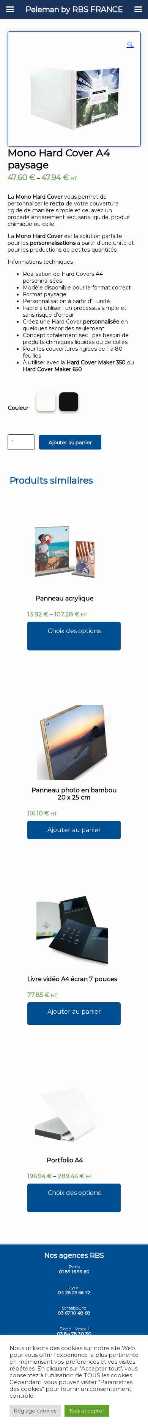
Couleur (18, 407)
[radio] (45, 402)
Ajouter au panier (70, 442)
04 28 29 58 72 (74, 1292)
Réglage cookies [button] (35, 1411)
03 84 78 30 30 (74, 1333)
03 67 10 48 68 (74, 1313)
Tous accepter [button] (86, 1411)
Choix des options (74, 631)
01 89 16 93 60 (74, 1271)
